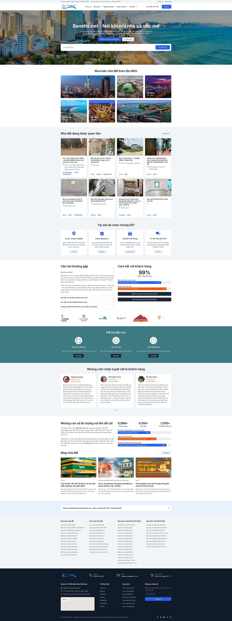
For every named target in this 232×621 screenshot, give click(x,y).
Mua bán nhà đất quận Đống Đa (155, 525)
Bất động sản (124, 480)
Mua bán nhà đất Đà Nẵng (68, 544)
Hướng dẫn (103, 600)
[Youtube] (164, 617)
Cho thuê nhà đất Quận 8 (96, 541)
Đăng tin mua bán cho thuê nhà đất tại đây (144, 294)
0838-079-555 (154, 7)
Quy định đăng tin (128, 594)
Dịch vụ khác (121, 7)
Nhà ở (137, 480)
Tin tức (63, 480)
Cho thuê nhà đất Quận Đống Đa (99, 544)
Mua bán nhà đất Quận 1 (125, 527)
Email (122, 574)
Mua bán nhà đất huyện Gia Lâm (156, 541)
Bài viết (132, 7)
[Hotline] (90, 575)
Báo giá (102, 597)
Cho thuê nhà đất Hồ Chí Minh (98, 527)
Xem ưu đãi (130, 251)
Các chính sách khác (129, 603)
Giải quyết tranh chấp (129, 600)
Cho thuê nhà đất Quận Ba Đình (98, 546)
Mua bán (97, 7)
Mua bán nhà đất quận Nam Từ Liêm (157, 533)
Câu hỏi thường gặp (128, 606)
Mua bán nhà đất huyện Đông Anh (156, 538)
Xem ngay (78, 355)
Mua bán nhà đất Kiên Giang (69, 552)
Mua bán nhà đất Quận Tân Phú (127, 563)
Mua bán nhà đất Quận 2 (125, 530)
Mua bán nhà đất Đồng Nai (69, 536)
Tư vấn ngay (128, 39)
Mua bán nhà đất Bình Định (69, 555)
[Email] (118, 575)
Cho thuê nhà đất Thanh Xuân (98, 549)
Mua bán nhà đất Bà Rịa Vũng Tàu (71, 530)
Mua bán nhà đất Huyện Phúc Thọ (156, 546)
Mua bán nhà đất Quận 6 (125, 541)
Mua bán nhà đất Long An (68, 541)
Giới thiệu (102, 594)
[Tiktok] (160, 617)
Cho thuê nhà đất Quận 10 (97, 533)
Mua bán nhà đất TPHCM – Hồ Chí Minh (72, 527)
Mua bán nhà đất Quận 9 (125, 549)
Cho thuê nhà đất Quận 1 (96, 530)
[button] (60, 475)
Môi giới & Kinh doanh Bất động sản (109, 480)
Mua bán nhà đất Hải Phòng (69, 546)
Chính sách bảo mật (128, 588)
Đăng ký (160, 1)
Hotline (95, 574)
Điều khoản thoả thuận (129, 597)
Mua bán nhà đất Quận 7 (125, 544)
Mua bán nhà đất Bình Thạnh (126, 560)
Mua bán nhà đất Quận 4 (125, 536)
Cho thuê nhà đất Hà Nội (96, 525)
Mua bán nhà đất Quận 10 (125, 552)
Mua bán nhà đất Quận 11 (125, 555)
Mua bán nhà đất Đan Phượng (155, 544)
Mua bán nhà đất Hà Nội (68, 525)
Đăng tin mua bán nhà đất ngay (109, 39)
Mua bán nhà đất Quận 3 (125, 533)
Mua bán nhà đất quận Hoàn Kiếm (156, 527)
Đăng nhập (168, 1)
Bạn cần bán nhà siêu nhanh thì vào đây (145, 299)
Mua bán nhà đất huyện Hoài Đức (156, 536)
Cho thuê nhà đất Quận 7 (96, 538)
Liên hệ (158, 251)
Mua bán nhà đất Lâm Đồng (69, 538)
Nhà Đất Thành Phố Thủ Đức (126, 525)
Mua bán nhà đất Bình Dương (69, 533)
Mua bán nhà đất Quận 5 (125, 538)
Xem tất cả (166, 133)
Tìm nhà (74, 251)
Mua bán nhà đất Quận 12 (125, 557)
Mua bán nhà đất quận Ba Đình (155, 530)
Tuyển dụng (103, 603)
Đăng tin (166, 6)
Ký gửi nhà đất (108, 7)
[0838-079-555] (147, 6)
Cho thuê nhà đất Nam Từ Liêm (98, 552)
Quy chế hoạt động (128, 591)
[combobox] (108, 47)
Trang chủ (88, 7)
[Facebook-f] (157, 617)
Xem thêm (166, 453)
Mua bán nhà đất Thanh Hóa (69, 549)
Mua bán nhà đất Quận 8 (125, 546)
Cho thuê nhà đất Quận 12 (97, 536)
